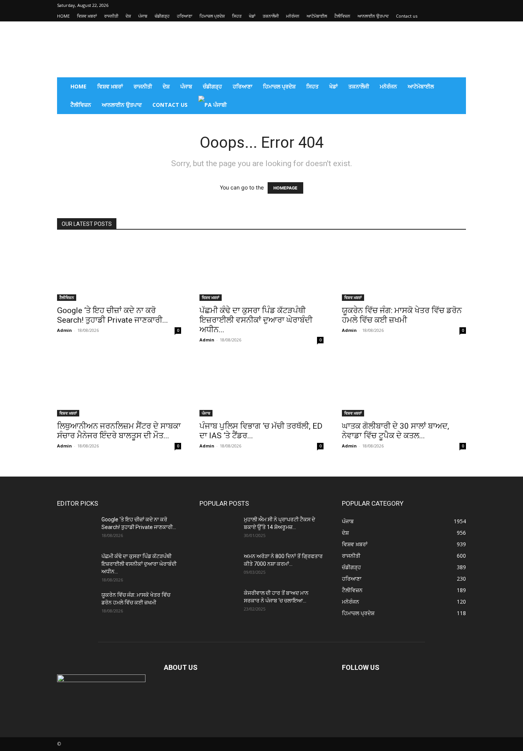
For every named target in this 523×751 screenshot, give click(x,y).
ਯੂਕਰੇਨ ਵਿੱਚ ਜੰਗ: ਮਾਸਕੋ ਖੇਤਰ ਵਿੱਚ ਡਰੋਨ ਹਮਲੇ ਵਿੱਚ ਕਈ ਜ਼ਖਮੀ (402, 315)
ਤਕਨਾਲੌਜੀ (271, 16)
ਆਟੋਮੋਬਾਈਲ (317, 16)
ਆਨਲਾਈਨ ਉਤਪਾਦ (373, 16)
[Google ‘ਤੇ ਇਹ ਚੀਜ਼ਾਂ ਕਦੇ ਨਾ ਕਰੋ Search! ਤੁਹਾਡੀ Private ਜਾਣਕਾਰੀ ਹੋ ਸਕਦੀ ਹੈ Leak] (119, 270)
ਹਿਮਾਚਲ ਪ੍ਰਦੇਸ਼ (212, 16)
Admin (64, 330)
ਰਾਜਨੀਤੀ (111, 16)
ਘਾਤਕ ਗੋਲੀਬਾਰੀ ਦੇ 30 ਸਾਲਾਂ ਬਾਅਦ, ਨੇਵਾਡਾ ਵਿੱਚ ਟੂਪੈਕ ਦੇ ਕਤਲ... (395, 430)
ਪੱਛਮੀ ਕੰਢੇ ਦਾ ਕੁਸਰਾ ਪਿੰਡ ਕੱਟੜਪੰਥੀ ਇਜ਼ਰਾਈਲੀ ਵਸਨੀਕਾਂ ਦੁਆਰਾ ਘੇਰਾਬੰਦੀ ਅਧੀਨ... (255, 320)
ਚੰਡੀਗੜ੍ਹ (162, 16)
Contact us (406, 16)
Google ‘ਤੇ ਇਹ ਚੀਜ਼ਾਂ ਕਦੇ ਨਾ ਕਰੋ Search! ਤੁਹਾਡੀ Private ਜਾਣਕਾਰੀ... (112, 315)
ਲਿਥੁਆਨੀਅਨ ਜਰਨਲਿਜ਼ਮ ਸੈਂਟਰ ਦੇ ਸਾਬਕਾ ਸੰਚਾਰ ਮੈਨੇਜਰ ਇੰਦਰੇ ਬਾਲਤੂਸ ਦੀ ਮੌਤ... (119, 430)
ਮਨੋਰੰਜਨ (292, 16)
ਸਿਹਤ (237, 16)
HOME (63, 16)
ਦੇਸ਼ (128, 16)
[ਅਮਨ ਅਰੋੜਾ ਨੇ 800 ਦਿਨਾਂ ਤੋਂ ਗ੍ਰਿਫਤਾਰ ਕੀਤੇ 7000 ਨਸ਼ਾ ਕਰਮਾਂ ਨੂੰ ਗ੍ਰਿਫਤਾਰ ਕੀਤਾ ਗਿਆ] (218, 565)
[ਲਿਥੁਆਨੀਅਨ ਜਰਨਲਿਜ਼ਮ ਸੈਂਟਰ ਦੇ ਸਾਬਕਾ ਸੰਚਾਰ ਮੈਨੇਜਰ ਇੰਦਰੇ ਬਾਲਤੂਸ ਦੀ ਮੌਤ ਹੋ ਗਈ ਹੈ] (119, 385)
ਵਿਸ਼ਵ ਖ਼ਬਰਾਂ (87, 16)
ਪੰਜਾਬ (142, 16)
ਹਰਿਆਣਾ (184, 16)
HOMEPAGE (285, 188)
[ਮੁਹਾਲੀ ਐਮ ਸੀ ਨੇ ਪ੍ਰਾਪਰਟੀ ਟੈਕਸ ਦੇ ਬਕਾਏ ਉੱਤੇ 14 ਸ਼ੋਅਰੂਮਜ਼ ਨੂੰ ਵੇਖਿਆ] (218, 529)
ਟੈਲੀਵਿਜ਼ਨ (342, 16)
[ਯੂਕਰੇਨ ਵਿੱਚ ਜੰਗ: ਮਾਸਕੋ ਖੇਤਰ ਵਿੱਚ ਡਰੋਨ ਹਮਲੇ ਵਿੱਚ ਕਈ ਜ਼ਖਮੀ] (404, 270)
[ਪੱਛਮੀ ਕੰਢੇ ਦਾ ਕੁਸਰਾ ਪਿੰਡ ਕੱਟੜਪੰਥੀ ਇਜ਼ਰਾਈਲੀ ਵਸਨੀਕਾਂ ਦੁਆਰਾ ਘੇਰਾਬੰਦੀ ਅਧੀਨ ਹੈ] (261, 270)
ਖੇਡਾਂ (252, 16)
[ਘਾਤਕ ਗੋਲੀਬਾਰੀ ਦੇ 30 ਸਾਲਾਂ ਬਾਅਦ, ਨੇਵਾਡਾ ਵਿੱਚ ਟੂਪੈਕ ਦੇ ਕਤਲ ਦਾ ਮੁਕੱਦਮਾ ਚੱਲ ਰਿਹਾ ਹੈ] (404, 385)
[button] (457, 87)
